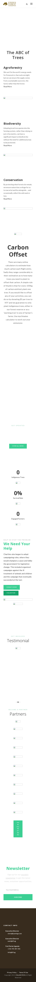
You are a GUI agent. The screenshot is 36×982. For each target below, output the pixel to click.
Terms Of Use (23, 972)
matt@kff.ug (12, 941)
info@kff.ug (12, 952)
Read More (8, 87)
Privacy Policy (12, 972)
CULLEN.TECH (20, 975)
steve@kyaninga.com (15, 933)
